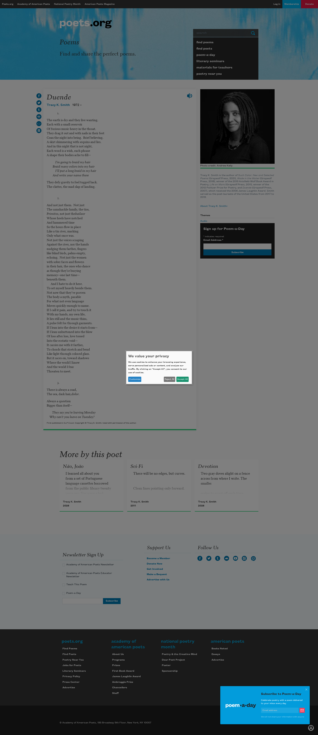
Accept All (182, 379)
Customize (134, 379)
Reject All (169, 379)
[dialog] (159, 367)
